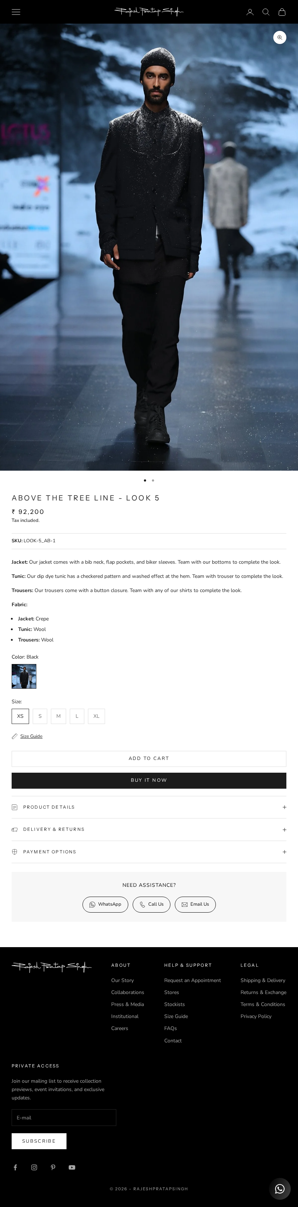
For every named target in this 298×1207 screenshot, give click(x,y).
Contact (173, 1040)
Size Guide (176, 1016)
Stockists (174, 1004)
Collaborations (127, 992)
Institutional (124, 1016)
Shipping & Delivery (263, 980)
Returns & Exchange (263, 992)
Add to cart (149, 758)
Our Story (122, 980)
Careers (119, 1028)
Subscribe (39, 1141)
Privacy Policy (256, 1016)
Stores (171, 992)
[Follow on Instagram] (34, 1167)
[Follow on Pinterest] (53, 1167)
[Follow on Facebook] (15, 1167)
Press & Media (127, 1004)
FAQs (170, 1028)
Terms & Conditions (263, 1004)
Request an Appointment (192, 980)
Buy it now (149, 780)
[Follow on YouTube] (72, 1167)
